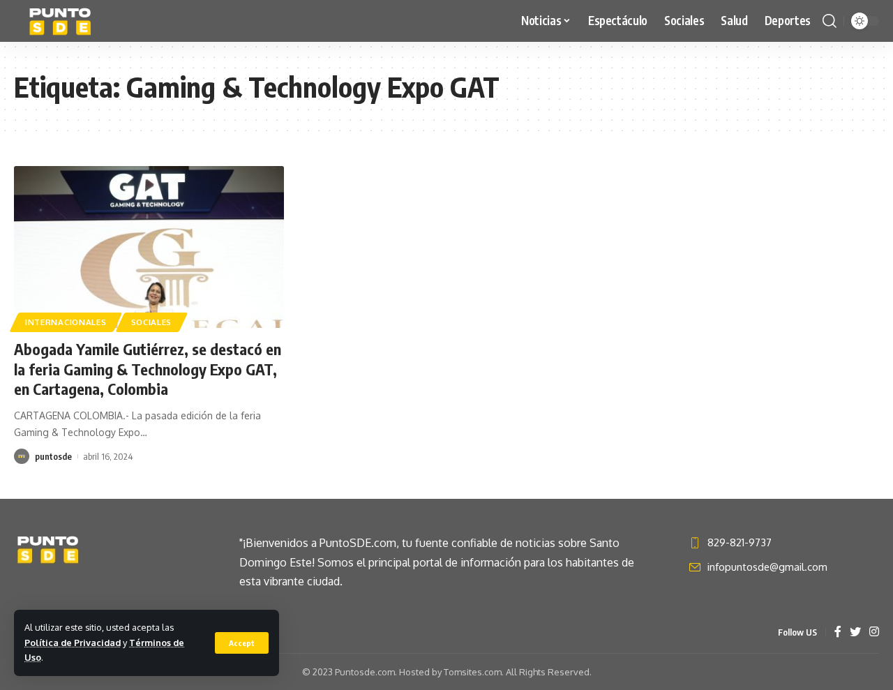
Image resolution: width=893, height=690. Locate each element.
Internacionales (66, 322)
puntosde (53, 456)
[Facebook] (837, 632)
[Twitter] (855, 632)
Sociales (151, 322)
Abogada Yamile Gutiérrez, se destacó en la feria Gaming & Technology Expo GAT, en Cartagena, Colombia (147, 368)
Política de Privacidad (72, 642)
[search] (829, 21)
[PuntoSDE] (62, 21)
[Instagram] (874, 632)
